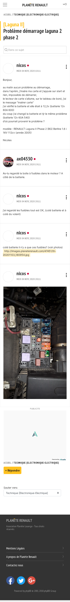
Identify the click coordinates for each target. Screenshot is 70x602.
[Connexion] (64, 4)
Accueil (7, 14)
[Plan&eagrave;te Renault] (19, 520)
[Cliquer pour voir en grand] (35, 342)
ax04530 (24, 158)
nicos (21, 65)
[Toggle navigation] (5, 4)
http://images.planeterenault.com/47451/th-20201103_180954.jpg (29, 252)
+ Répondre (12, 470)
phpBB (28, 590)
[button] (8, 68)
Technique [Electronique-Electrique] (36, 14)
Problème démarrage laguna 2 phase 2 (32, 31)
